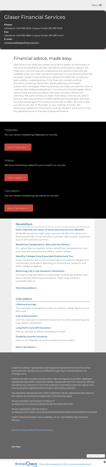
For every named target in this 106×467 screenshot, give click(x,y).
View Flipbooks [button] (16, 147)
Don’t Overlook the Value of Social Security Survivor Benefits (50, 229)
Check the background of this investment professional (65, 464)
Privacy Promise (43, 430)
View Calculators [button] (17, 208)
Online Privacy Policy (23, 430)
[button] (96, 5)
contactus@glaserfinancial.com (21, 42)
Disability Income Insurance (31, 336)
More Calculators (26, 347)
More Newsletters (27, 288)
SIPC (23, 374)
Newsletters (24, 224)
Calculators (24, 298)
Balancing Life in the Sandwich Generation (40, 271)
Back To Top (94, 456)
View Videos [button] (14, 177)
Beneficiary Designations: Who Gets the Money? (43, 244)
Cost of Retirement (26, 316)
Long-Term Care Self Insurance (33, 328)
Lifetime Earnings (26, 304)
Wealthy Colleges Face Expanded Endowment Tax (44, 256)
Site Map (16, 446)
